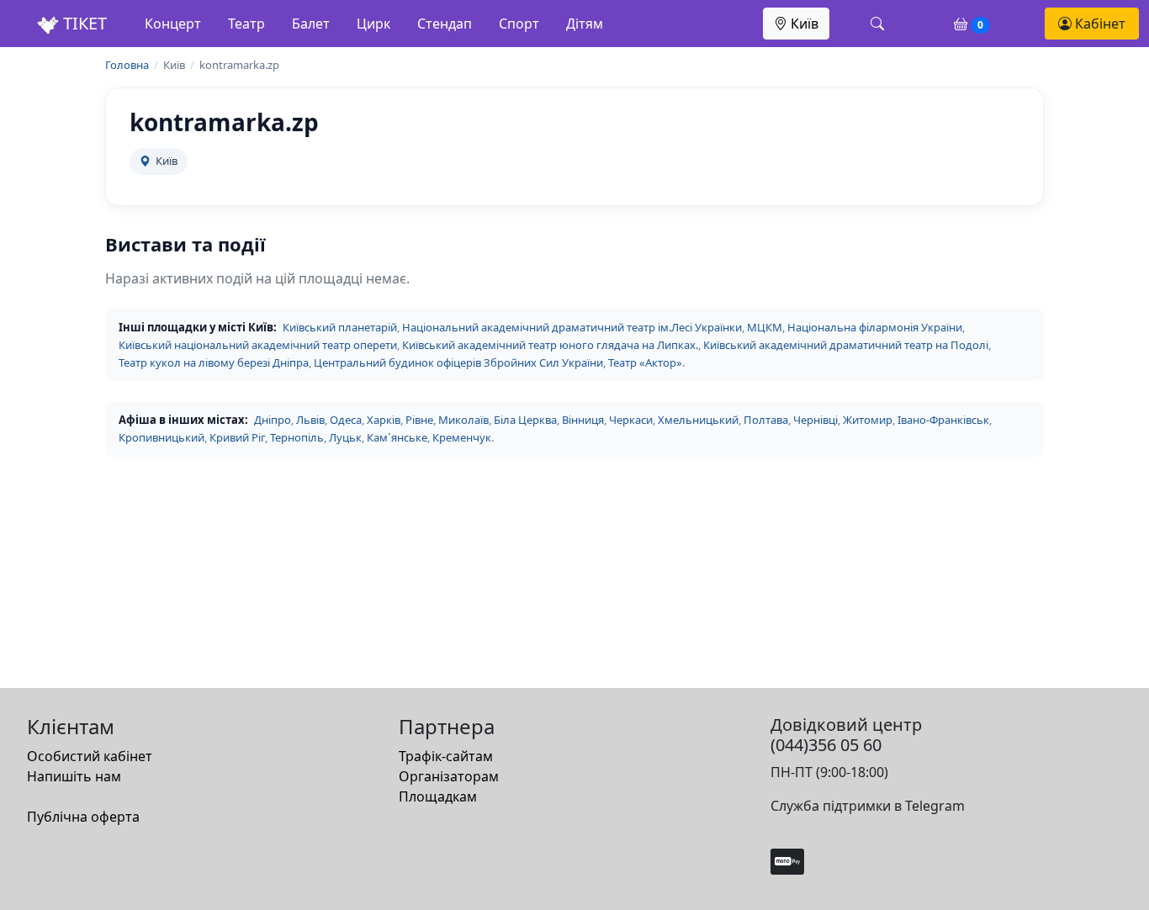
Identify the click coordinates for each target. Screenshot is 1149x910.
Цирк (373, 23)
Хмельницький (698, 419)
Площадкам (438, 796)
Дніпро (272, 419)
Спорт (519, 23)
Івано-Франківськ (943, 419)
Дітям (584, 23)
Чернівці (815, 419)
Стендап (444, 23)
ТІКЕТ (83, 23)
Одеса (346, 419)
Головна (127, 64)
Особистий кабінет (89, 756)
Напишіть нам (74, 776)
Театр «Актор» (645, 362)
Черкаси (631, 419)
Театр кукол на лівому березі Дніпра (214, 362)
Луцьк (345, 437)
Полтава (766, 419)
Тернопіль (297, 437)
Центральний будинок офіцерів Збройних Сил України (458, 362)
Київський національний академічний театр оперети (258, 344)
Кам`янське (397, 437)
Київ (802, 23)
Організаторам (449, 776)
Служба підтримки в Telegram (867, 805)
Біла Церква (525, 419)
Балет (311, 23)
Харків (383, 419)
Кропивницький (161, 437)
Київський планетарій (340, 327)
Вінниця (583, 419)
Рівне (419, 419)
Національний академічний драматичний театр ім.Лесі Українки (572, 327)
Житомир (867, 419)
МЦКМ (764, 327)
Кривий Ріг (237, 437)
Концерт (173, 23)
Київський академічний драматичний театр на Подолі (845, 344)
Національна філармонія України (874, 327)
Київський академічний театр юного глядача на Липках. (550, 344)
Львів (310, 419)
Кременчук (461, 437)
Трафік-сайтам (446, 756)
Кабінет (1098, 23)
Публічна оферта (83, 816)
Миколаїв (463, 419)
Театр (246, 23)
